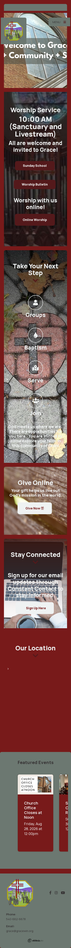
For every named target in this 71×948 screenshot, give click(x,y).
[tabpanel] (35, 50)
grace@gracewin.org (19, 931)
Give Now (33, 508)
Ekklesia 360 (35, 941)
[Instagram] (56, 893)
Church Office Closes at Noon (33, 810)
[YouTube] (63, 893)
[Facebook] (50, 893)
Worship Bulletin (35, 184)
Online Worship (35, 220)
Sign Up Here (35, 608)
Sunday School (35, 165)
